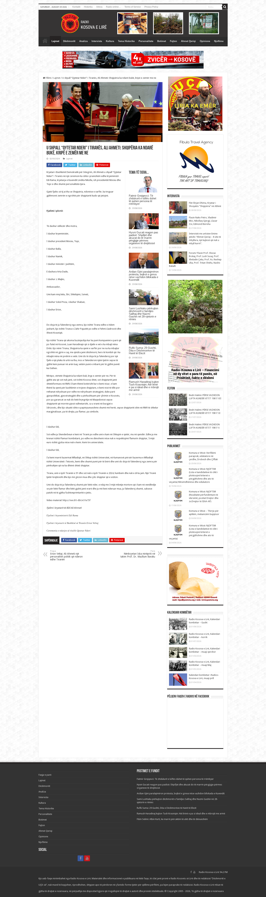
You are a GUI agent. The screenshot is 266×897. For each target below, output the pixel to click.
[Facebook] (80, 858)
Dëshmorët (69, 41)
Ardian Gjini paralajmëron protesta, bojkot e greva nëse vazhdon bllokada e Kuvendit (144, 275)
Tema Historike (126, 41)
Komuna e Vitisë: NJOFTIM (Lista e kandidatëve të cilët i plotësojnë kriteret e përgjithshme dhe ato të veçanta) (193, 532)
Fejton (173, 41)
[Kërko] (225, 7)
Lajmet (55, 41)
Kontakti (76, 7)
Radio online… (113, 7)
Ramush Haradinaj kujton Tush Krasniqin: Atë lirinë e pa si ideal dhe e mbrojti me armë (144, 385)
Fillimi (48, 78)
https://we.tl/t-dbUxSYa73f (76, 500)
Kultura (110, 41)
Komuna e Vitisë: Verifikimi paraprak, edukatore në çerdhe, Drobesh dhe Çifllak (203, 456)
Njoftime (218, 41)
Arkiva (99, 7)
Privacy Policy (151, 7)
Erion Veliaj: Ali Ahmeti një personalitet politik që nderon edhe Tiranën (66, 555)
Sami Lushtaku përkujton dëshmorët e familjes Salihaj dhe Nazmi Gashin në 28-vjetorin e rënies (143, 314)
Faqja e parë (45, 40)
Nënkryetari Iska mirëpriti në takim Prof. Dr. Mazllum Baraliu (137, 554)
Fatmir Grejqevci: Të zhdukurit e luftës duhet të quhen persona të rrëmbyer (142, 199)
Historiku (88, 7)
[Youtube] (87, 858)
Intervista (97, 41)
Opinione (205, 41)
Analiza (83, 41)
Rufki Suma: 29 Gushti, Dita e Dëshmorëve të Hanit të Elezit (142, 350)
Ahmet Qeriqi (188, 41)
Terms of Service (132, 7)
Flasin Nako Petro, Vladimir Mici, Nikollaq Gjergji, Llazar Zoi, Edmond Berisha (203, 220)
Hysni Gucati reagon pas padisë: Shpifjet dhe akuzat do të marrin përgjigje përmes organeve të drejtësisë (143, 238)
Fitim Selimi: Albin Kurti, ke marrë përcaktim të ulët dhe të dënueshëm (172, 819)
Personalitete (146, 41)
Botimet (161, 41)
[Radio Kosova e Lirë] (133, 23)
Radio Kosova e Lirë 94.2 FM (213, 872)
